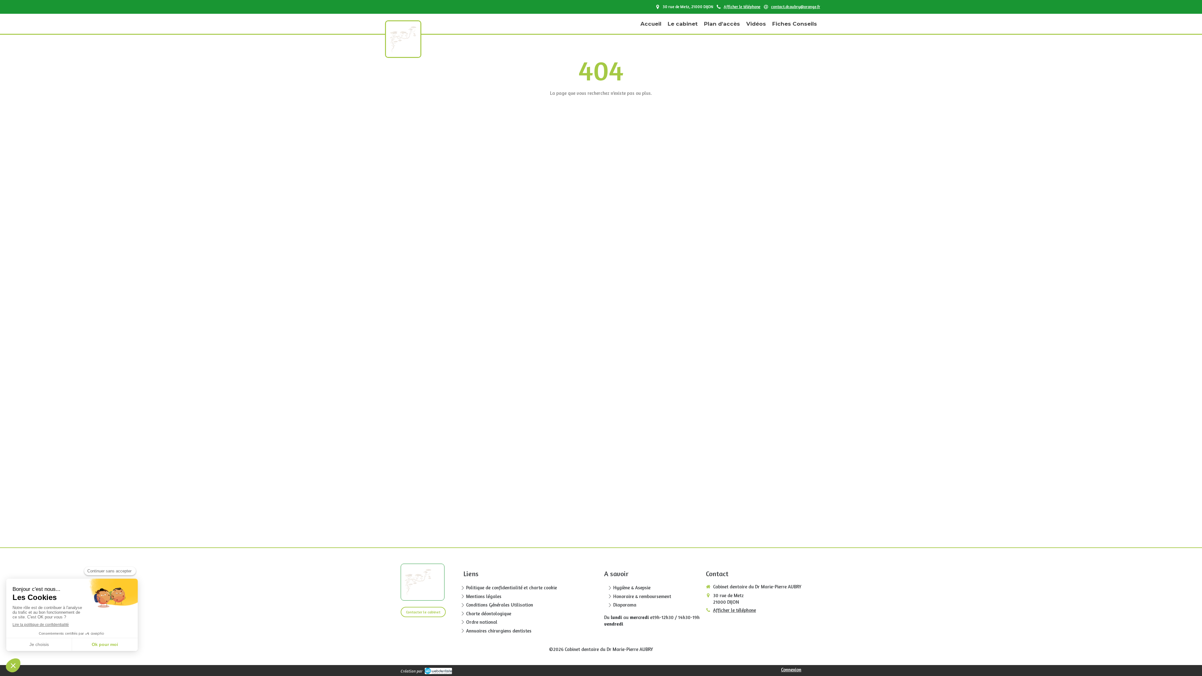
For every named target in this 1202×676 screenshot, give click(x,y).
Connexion (791, 670)
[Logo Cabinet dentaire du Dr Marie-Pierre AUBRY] (403, 51)
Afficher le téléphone (742, 6)
